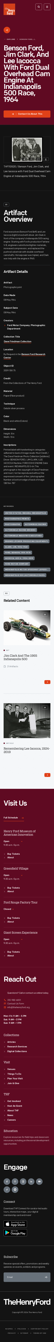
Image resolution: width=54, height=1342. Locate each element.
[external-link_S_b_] (27, 1004)
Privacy (12, 1333)
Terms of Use (39, 1333)
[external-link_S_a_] (27, 1000)
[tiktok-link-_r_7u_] (7, 1189)
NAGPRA (9, 1329)
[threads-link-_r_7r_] (23, 1181)
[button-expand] (45, 615)
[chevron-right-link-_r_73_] (47, 775)
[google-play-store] (15, 1232)
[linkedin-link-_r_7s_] (31, 1181)
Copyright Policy (40, 1329)
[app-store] (15, 1224)
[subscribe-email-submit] (45, 1277)
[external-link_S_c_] (27, 1007)
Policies (22, 1329)
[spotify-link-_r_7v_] (15, 1189)
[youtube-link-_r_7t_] (39, 1181)
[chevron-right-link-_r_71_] (47, 682)
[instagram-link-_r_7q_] (15, 1181)
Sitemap (24, 1333)
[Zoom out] (31, 159)
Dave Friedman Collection (17, 342)
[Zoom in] (24, 159)
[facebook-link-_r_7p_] (7, 1181)
